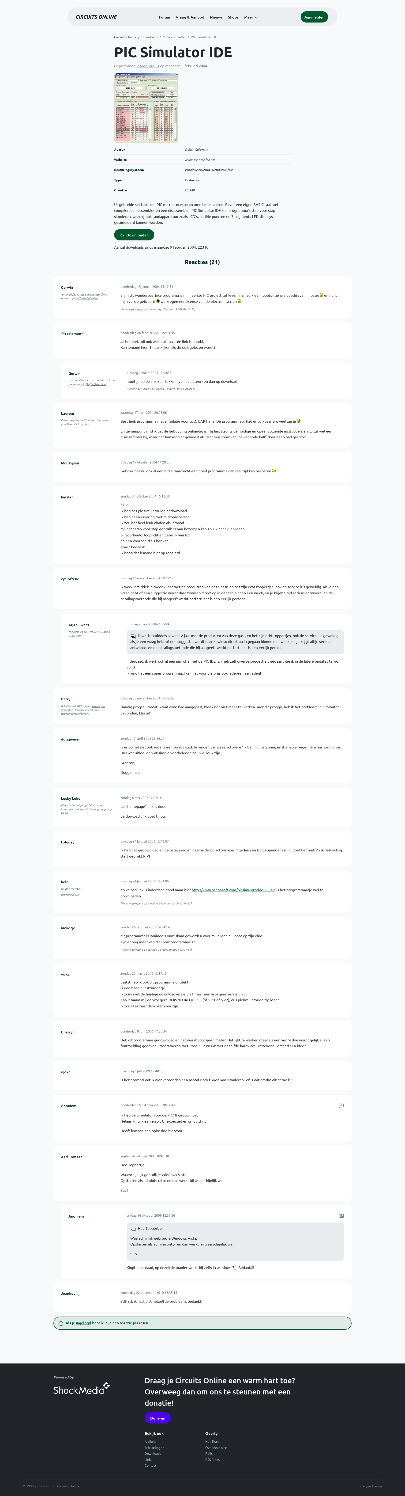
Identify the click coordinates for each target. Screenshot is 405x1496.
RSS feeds (212, 1459)
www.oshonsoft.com (200, 159)
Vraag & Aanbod (190, 16)
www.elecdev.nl (70, 894)
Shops (233, 16)
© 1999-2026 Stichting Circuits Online (51, 1486)
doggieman (70, 738)
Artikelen (151, 1441)
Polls (209, 1453)
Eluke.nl (66, 805)
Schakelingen (154, 1447)
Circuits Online (125, 37)
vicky (65, 973)
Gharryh (68, 1031)
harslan (67, 496)
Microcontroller (174, 37)
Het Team (212, 1441)
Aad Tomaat (71, 1156)
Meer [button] (248, 16)
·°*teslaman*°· (73, 333)
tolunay (67, 841)
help (65, 881)
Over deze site (216, 1447)
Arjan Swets (78, 624)
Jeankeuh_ (70, 1293)
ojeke (66, 1071)
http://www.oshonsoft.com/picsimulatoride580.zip (233, 889)
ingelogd (83, 1322)
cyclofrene (70, 578)
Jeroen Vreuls (147, 65)
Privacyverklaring (369, 1486)
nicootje (68, 927)
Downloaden (137, 234)
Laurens (68, 413)
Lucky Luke (70, 798)
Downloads (149, 37)
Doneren (157, 1417)
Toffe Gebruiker (88, 298)
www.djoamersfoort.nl (75, 713)
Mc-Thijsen (70, 462)
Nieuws (216, 16)
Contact (151, 1465)
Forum (164, 16)
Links (148, 1459)
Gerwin (67, 287)
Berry (65, 698)
